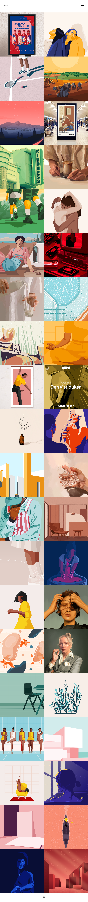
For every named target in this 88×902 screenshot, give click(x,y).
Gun (6, 5)
